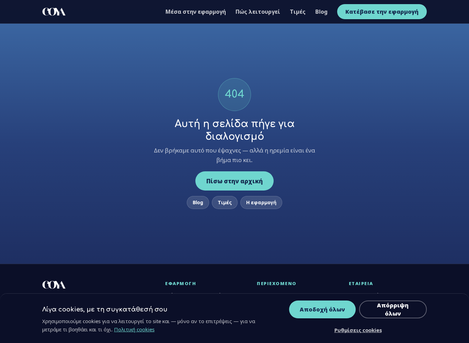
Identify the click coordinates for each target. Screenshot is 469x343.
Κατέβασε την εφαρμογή (382, 11)
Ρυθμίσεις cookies (358, 330)
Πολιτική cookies (134, 329)
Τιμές (298, 11)
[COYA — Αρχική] (54, 12)
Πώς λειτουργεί (258, 11)
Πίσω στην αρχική (234, 181)
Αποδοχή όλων (322, 309)
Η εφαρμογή (261, 202)
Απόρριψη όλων (393, 309)
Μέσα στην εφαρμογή (195, 11)
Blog (321, 11)
